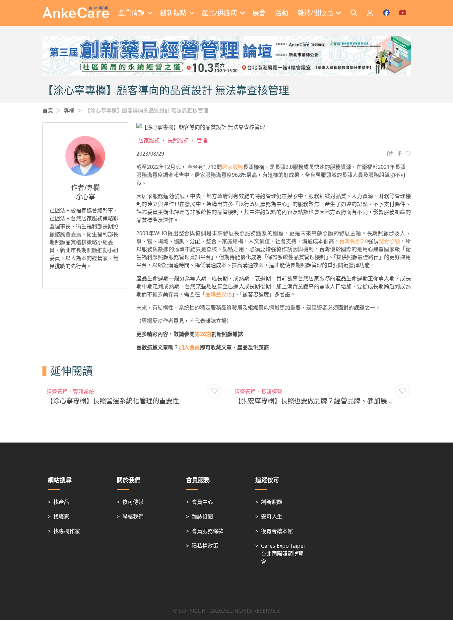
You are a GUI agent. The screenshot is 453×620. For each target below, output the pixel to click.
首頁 (47, 110)
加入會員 (189, 347)
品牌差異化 (218, 294)
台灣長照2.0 (353, 241)
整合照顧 (389, 241)
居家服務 (232, 167)
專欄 (69, 110)
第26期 (203, 334)
